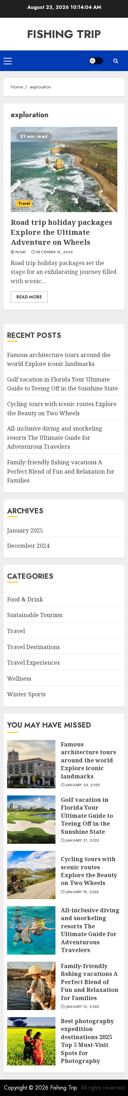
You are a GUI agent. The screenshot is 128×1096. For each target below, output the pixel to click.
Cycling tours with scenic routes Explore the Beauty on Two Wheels (89, 871)
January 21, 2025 (82, 840)
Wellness (19, 678)
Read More (29, 297)
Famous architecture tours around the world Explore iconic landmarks (88, 760)
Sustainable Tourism (35, 615)
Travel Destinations (33, 647)
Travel (24, 203)
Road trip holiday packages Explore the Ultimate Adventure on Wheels (61, 232)
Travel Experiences (33, 662)
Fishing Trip (64, 34)
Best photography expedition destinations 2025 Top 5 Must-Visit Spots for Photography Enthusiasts (87, 1045)
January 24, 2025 (83, 785)
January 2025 (25, 530)
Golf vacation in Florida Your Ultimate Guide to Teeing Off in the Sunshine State (62, 384)
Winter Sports (26, 694)
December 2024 (28, 546)
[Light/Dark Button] (96, 60)
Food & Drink (25, 599)
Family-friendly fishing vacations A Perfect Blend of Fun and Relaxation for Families (60, 471)
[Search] (115, 61)
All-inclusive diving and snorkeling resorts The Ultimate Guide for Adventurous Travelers (54, 437)
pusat (21, 252)
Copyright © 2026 (27, 1088)
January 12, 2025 (82, 1006)
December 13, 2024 (54, 252)
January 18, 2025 (82, 892)
